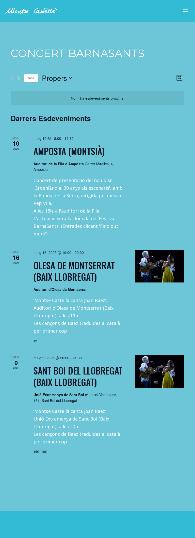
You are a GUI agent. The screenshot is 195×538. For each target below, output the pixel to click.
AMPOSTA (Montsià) (69, 151)
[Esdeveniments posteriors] (18, 78)
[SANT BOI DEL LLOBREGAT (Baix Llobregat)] (159, 371)
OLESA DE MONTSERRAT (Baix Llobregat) (74, 271)
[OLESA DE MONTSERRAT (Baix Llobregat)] (159, 266)
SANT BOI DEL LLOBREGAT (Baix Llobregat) (78, 376)
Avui (31, 78)
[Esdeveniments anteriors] (12, 78)
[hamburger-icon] (184, 9)
